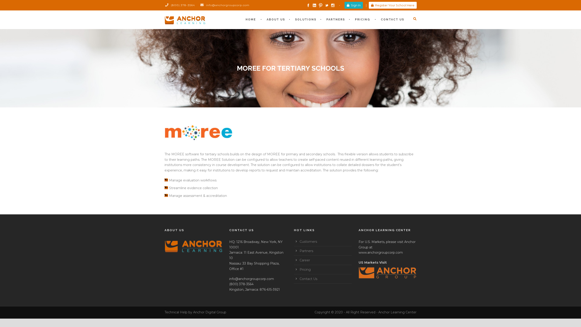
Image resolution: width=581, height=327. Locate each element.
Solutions (305, 19)
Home (251, 19)
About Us (276, 19)
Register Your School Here (394, 5)
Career (305, 260)
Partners (335, 19)
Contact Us (392, 19)
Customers (308, 242)
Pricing (362, 19)
